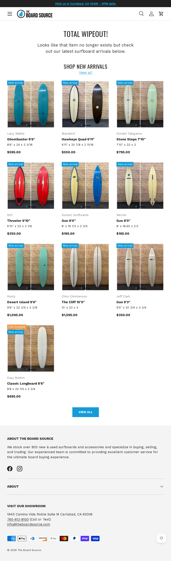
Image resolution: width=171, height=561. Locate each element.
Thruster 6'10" (18, 221)
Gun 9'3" (123, 302)
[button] (161, 14)
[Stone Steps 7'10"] (140, 104)
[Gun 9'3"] (140, 267)
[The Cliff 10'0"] (85, 267)
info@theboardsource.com (28, 524)
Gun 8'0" (69, 221)
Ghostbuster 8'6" (21, 139)
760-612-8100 (18, 519)
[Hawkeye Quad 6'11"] (85, 104)
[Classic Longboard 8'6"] (31, 348)
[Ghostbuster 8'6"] (31, 104)
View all (85, 73)
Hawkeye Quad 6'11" (78, 139)
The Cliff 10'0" (73, 302)
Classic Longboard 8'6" (25, 383)
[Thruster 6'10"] (31, 185)
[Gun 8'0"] (85, 185)
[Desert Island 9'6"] (31, 267)
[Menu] (10, 14)
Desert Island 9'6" (22, 302)
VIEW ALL (86, 412)
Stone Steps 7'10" (131, 139)
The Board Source (29, 550)
